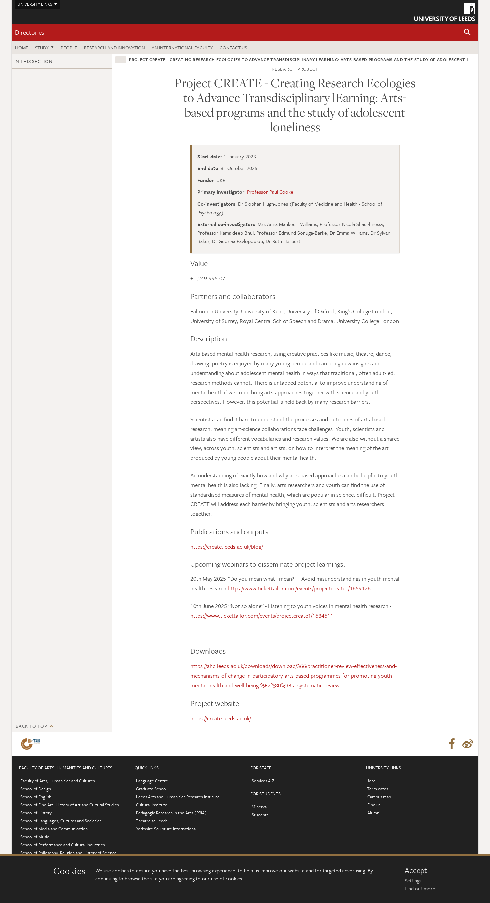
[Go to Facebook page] (451, 744)
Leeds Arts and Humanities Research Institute (178, 796)
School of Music (34, 836)
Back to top (31, 725)
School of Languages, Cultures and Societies (60, 820)
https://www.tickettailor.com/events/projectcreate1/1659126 (299, 588)
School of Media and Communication (54, 828)
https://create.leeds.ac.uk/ (220, 718)
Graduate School (151, 788)
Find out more (420, 888)
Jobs (371, 780)
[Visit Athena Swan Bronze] (32, 744)
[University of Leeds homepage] (444, 12)
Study (42, 47)
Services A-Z (263, 780)
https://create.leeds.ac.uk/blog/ (226, 546)
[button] (467, 32)
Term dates (377, 788)
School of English (35, 796)
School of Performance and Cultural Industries (62, 844)
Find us (373, 804)
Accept (416, 870)
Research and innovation (114, 47)
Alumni (373, 812)
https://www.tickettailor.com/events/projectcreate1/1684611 (261, 615)
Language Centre (152, 780)
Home (21, 47)
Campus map (379, 796)
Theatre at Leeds (151, 820)
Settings (413, 880)
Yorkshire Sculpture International (166, 828)
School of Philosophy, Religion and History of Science (68, 852)
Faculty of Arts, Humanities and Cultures (57, 780)
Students (260, 814)
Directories (29, 32)
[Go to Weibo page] (467, 744)
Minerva (259, 806)
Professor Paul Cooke (270, 191)
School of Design (35, 788)
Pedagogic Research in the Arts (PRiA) (171, 812)
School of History (36, 812)
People (69, 47)
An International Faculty (182, 47)
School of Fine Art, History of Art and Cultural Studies (69, 804)
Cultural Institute (151, 804)
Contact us (233, 47)
